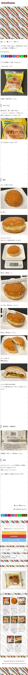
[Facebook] (6, 56)
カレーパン (23, 505)
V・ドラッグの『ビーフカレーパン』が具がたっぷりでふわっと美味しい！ (22, 609)
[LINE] (21, 56)
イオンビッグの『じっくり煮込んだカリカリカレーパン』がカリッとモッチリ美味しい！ (14, 610)
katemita (24, 509)
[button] (4, 578)
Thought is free (22, 663)
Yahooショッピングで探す (14, 540)
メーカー (10, 41)
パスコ (17, 41)
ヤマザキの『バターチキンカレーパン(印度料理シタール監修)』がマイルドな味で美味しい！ (6, 610)
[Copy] (25, 56)
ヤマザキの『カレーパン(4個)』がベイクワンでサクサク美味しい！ (6, 628)
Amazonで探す (14, 532)
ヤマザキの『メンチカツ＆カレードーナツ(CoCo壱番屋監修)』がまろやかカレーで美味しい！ (14, 629)
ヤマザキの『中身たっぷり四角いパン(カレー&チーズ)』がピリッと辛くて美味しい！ (17, 648)
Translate (13, 557)
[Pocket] (18, 56)
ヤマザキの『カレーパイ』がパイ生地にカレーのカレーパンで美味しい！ (22, 628)
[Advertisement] (14, 22)
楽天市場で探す (14, 536)
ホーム (3, 41)
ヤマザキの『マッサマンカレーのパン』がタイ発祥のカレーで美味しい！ (10, 647)
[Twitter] (2, 56)
